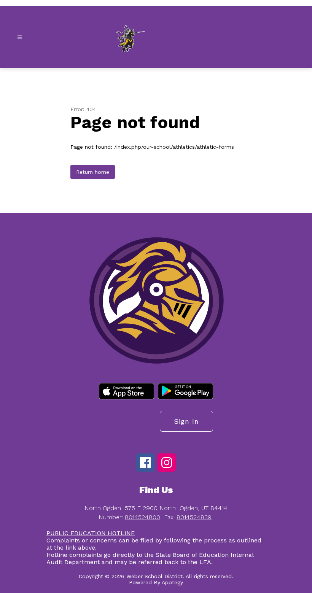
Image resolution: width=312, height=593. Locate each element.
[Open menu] (19, 37)
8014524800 (142, 517)
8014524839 (194, 517)
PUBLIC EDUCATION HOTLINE (90, 533)
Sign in (186, 421)
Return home (92, 172)
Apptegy (172, 582)
